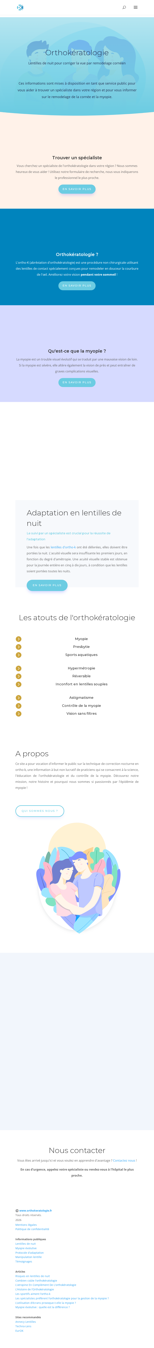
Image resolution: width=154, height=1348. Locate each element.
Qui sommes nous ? (40, 811)
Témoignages (23, 1261)
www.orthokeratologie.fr (35, 1210)
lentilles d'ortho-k (63, 547)
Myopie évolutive (26, 1248)
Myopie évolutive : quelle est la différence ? (42, 1307)
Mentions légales (26, 1225)
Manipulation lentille (28, 1257)
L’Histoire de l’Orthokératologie (34, 1289)
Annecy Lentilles (25, 1321)
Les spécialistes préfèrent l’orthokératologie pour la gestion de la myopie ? (62, 1298)
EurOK (19, 1330)
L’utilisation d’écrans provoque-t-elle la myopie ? (45, 1303)
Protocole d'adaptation (29, 1252)
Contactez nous (124, 1160)
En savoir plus (77, 189)
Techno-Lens (23, 1326)
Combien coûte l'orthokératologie (36, 1280)
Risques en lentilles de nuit (32, 1276)
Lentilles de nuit (25, 1243)
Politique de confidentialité (32, 1229)
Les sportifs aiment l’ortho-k (32, 1294)
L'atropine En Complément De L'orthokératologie (45, 1285)
